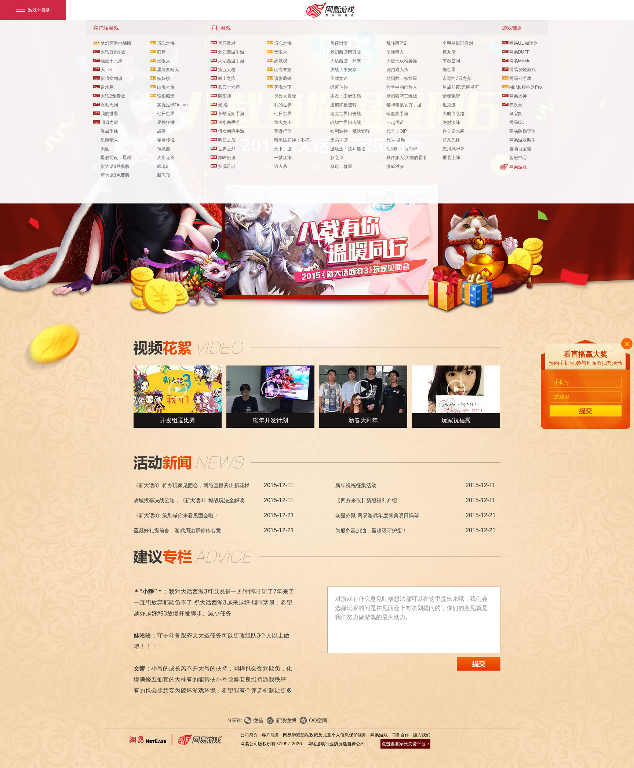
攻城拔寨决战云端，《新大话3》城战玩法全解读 (189, 500)
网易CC (517, 122)
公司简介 (249, 735)
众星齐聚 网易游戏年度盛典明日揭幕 (377, 515)
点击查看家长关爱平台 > (405, 743)
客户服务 (270, 735)
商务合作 (400, 735)
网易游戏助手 (522, 139)
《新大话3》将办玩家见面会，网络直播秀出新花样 (191, 485)
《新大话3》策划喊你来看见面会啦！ (176, 515)
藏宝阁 (515, 113)
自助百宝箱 (520, 148)
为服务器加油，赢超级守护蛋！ (371, 530)
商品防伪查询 (522, 131)
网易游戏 (518, 166)
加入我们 (421, 735)
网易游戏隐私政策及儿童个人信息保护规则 (325, 735)
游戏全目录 (39, 10)
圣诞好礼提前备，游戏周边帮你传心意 (177, 530)
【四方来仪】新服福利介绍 (366, 500)
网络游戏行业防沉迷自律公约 (336, 743)
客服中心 (518, 157)
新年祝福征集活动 (355, 485)
